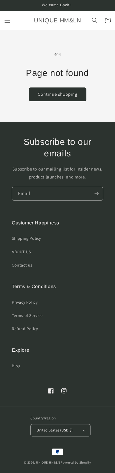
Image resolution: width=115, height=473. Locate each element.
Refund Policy (25, 328)
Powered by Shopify (76, 462)
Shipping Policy (26, 238)
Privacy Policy (24, 302)
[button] (7, 20)
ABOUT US (21, 251)
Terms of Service (27, 315)
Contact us (22, 265)
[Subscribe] (96, 194)
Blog (16, 365)
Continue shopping (58, 94)
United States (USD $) (55, 430)
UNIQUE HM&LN (48, 462)
